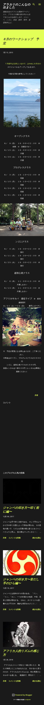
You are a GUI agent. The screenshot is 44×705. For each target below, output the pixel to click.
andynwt (28, 699)
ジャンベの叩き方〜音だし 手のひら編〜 (21, 581)
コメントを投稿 (15, 538)
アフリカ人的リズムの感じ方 (21, 653)
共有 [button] (36, 395)
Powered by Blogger (23, 695)
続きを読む (37, 538)
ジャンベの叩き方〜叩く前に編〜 (21, 509)
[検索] (33, 4)
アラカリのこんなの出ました (16, 5)
